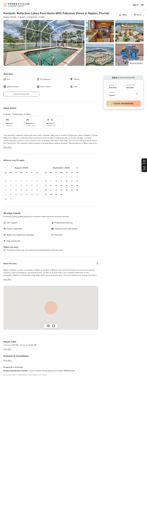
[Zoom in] (48, 326)
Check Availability (123, 103)
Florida (30, 375)
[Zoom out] (53, 326)
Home (5, 375)
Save (139, 15)
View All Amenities (21, 94)
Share (124, 15)
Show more (7, 147)
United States (22, 375)
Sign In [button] (135, 5)
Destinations (12, 375)
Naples (35, 375)
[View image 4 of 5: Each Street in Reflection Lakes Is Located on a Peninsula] (100, 55)
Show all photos (136, 63)
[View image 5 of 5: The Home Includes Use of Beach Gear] (129, 55)
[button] (46, 181)
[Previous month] (5, 167)
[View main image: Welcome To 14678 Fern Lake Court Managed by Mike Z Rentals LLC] (43, 43)
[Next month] (77, 167)
